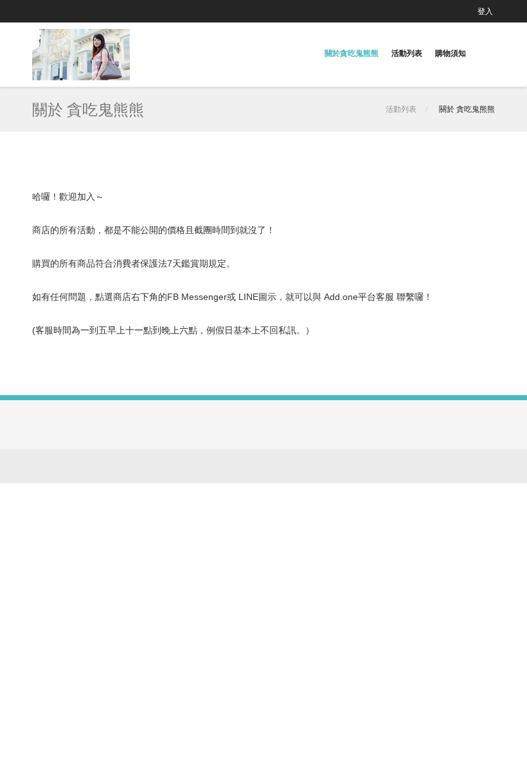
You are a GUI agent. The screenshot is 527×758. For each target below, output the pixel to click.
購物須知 (450, 53)
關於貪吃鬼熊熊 (352, 53)
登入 (485, 11)
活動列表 (406, 53)
